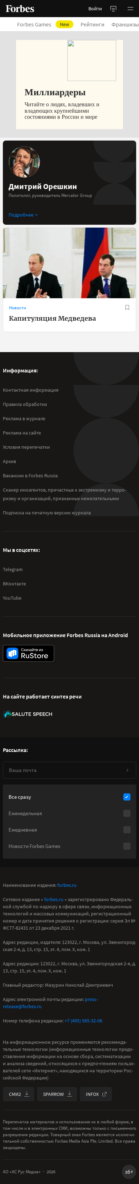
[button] (130, 8)
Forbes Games (43, 24)
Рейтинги (92, 24)
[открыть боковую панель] (113, 8)
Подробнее (21, 215)
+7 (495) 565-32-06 (83, 1020)
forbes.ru (67, 885)
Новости (17, 308)
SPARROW (53, 1094)
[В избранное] (127, 307)
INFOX (92, 1094)
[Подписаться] (127, 770)
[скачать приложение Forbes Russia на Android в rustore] (28, 653)
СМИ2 (15, 1094)
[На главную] (20, 8)
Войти (95, 8)
